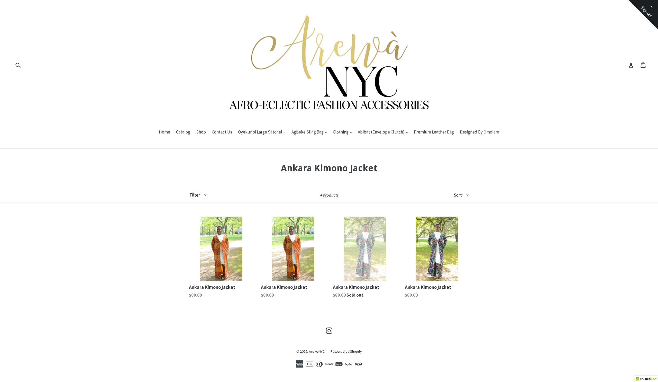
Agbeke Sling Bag (310, 132)
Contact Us (222, 132)
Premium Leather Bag (434, 132)
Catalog (183, 132)
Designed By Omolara (479, 132)
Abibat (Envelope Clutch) (384, 132)
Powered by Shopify (346, 351)
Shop (201, 132)
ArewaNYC (317, 351)
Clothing (343, 132)
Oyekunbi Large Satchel (263, 132)
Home (164, 132)
